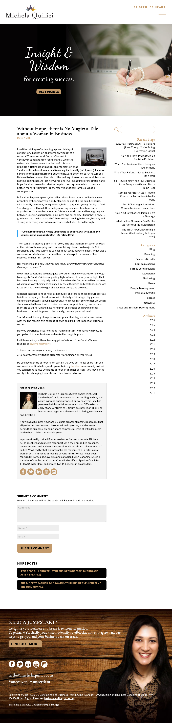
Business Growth (145, 259)
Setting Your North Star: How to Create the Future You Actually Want (136, 196)
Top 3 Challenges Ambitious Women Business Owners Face (138, 206)
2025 (152, 325)
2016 (152, 368)
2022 (152, 339)
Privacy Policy (53, 698)
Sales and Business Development (136, 307)
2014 (152, 378)
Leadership (148, 273)
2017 (152, 364)
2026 (152, 320)
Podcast (150, 297)
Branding (149, 254)
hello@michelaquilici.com (31, 675)
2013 (152, 383)
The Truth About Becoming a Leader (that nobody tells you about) (138, 233)
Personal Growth (145, 292)
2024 (152, 330)
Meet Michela (49, 92)
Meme (151, 283)
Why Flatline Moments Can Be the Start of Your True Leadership (135, 222)
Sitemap (69, 698)
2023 (152, 334)
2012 (152, 388)
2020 (152, 349)
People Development (142, 288)
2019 (152, 354)
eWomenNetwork (40, 343)
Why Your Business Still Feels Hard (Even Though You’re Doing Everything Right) (135, 147)
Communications (145, 264)
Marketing (149, 278)
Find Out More (25, 643)
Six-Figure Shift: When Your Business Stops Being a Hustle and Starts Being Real (134, 184)
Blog (152, 249)
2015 (152, 373)
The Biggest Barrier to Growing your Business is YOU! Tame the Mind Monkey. (60, 584)
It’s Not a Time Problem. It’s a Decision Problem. (137, 157)
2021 (152, 344)
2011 (152, 393)
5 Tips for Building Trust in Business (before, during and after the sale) (59, 572)
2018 (152, 359)
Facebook (76, 366)
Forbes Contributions (142, 268)
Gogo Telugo (51, 704)
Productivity (148, 302)
